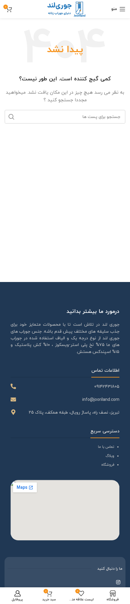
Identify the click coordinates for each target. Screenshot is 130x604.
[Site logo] (65, 9)
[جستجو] (11, 117)
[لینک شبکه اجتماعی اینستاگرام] (118, 582)
